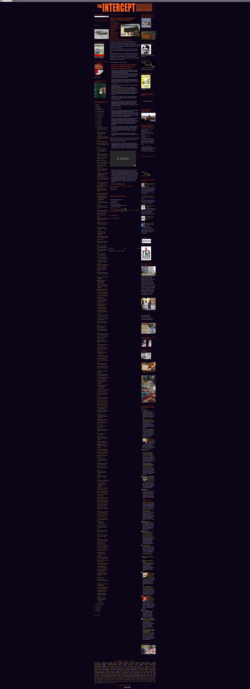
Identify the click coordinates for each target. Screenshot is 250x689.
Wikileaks (150, 679)
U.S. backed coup (147, 674)
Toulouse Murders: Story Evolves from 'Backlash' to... (102, 330)
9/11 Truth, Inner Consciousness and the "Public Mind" (102, 352)
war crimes (118, 663)
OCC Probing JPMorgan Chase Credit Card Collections (102, 599)
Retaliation (124, 681)
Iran (108, 666)
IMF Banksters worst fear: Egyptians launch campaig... (102, 382)
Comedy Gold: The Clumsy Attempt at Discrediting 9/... (102, 129)
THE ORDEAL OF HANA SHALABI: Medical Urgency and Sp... (102, 386)
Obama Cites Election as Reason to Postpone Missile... (102, 269)
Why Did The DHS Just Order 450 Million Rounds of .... (102, 360)
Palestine (117, 666)
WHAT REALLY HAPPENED (148, 618)
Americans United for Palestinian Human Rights (148, 464)
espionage (113, 675)
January (99, 604)
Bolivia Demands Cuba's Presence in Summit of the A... (103, 430)
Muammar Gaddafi (104, 672)
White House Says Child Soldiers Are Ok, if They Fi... (102, 532)
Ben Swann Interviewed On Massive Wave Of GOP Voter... (102, 412)
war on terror (139, 669)
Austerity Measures (122, 672)
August (98, 117)
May (98, 122)
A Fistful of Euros (100, 239)
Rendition (139, 677)
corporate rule (114, 665)
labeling (119, 91)
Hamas (107, 679)
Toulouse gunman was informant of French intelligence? (101, 233)
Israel (132, 663)
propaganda (145, 663)
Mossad (140, 678)
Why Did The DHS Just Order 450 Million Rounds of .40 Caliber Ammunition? (122, 19)
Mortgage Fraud (111, 682)
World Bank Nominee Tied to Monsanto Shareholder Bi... (102, 179)
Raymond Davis (110, 678)
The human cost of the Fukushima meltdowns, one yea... (102, 261)
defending (117, 89)
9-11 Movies (145, 410)
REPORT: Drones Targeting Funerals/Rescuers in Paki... (102, 219)
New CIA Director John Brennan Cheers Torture (149, 218)
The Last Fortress (147, 596)
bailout (142, 679)
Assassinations (99, 671)
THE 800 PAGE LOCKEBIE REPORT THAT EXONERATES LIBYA (102, 175)
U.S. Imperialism (131, 666)
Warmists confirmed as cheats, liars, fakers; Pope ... (102, 581)
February (99, 603)
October (99, 113)
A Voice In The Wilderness (148, 429)
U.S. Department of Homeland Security (119, 211)
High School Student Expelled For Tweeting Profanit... (102, 229)
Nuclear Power (116, 674)
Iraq (105, 674)
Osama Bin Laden (132, 674)
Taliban (116, 681)
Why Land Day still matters (102, 141)
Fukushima (152, 671)
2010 (97, 608)
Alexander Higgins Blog (148, 452)
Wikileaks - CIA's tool (101, 147)
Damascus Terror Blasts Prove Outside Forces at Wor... (102, 468)
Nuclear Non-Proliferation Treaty (106, 677)
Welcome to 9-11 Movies (147, 411)
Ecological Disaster (128, 675)
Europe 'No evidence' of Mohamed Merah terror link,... (102, 341)
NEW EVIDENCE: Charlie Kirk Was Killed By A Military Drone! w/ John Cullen (151, 479)
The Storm (145, 430)
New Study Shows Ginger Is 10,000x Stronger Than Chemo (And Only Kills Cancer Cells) (151, 576)
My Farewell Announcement (148, 562)
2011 (97, 607)
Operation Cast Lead (130, 679)
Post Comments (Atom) (119, 250)
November (99, 111)
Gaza (150, 669)
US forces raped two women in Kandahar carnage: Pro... (102, 527)
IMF (145, 672)
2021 (97, 104)
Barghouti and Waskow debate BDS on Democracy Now (101, 281)
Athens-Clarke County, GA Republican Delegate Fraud (102, 574)
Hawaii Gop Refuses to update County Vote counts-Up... (101, 134)
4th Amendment (98, 678)
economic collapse (109, 669)
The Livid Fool (146, 610)
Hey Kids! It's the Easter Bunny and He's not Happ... (102, 215)
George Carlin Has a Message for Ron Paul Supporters (102, 554)
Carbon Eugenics (100, 577)
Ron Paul (112, 671)
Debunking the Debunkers (148, 476)
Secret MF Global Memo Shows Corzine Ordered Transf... (102, 312)
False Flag (133, 665)
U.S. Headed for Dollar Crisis (103, 295)
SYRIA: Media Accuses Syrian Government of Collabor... (102, 472)
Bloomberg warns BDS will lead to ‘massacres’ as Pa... (102, 243)
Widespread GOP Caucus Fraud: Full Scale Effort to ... (102, 274)
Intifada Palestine (146, 510)
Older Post (139, 248)
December (99, 109)
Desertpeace (145, 489)
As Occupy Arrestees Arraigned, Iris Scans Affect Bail (101, 485)
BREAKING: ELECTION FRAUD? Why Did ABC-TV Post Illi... (103, 446)
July (98, 118)
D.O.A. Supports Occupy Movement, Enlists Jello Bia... (102, 323)
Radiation (136, 672)
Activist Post (145, 438)
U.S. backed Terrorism (130, 668)
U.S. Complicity (146, 666)
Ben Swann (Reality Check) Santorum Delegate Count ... (102, 145)
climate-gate (125, 669)
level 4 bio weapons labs (123, 88)
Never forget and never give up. (148, 420)
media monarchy (146, 521)
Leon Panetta (136, 681)
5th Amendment (148, 681)
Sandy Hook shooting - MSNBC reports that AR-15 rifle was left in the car (147, 197)
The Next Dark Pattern (147, 546)
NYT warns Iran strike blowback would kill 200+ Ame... (102, 460)
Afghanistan (113, 668)
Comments (145, 242)
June (98, 120)
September (99, 115)
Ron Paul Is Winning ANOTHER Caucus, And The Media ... (102, 416)
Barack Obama (100, 663)
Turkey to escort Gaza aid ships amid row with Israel (150, 185)
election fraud (99, 668)
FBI (151, 672)
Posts (144, 239)
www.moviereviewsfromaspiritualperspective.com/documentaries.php (149, 630)
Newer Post (111, 248)
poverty (96, 682)
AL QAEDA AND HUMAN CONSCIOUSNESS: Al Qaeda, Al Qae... (102, 198)
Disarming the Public (126, 210)
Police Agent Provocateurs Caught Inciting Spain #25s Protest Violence (148, 455)
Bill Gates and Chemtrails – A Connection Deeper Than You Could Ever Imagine (151, 599)
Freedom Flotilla (146, 675)
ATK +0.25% (116, 110)
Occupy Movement (150, 678)
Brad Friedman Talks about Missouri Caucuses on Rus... (102, 394)
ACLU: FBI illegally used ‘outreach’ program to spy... (102, 151)
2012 (97, 108)
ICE (132, 210)
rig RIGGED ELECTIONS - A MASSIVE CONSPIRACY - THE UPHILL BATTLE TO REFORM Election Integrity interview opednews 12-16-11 (148, 534)
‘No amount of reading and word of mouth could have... (102, 536)
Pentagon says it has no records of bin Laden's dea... (102, 477)
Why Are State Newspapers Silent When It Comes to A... (102, 368)
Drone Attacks (139, 671)
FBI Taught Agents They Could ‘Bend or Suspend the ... (102, 207)
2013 (97, 106)
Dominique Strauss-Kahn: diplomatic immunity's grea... (102, 190)
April (98, 124)
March (98, 126)
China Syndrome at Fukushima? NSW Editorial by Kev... (103, 202)
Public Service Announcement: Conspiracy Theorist (101, 523)
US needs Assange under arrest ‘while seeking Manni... (102, 170)
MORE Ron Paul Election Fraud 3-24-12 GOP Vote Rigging (102, 286)
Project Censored (146, 545)
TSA (103, 682)
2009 (97, 610)
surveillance (126, 87)
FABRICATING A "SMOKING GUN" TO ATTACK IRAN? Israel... (102, 138)
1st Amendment (127, 677)
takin (126, 92)
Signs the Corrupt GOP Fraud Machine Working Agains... (102, 438)
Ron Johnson (136, 210)
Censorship (146, 668)
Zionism (97, 665)
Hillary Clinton (100, 675)
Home (125, 248)
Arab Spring (149, 676)
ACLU (108, 681)
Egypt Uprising (116, 679)
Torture (97, 674)
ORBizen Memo (146, 531)
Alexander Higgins (114, 21)
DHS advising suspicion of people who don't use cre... (102, 250)
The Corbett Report (147, 586)
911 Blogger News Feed (148, 419)
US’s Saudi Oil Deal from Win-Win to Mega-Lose (151, 440)
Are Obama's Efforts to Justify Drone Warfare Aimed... (102, 595)
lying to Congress (127, 89)
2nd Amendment (117, 210)
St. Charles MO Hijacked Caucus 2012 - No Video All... (102, 508)
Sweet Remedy (146, 572)
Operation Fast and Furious (126, 678)
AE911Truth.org (146, 449)
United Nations (124, 671)
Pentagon (100, 679)
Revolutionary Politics (147, 553)
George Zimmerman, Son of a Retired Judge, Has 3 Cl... (102, 224)
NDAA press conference (102, 160)
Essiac (144, 611)
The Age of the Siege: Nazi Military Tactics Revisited (149, 225)
